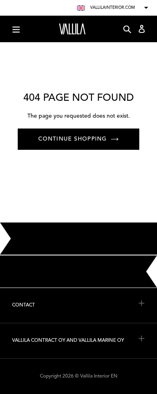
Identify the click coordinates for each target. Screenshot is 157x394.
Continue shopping (72, 139)
